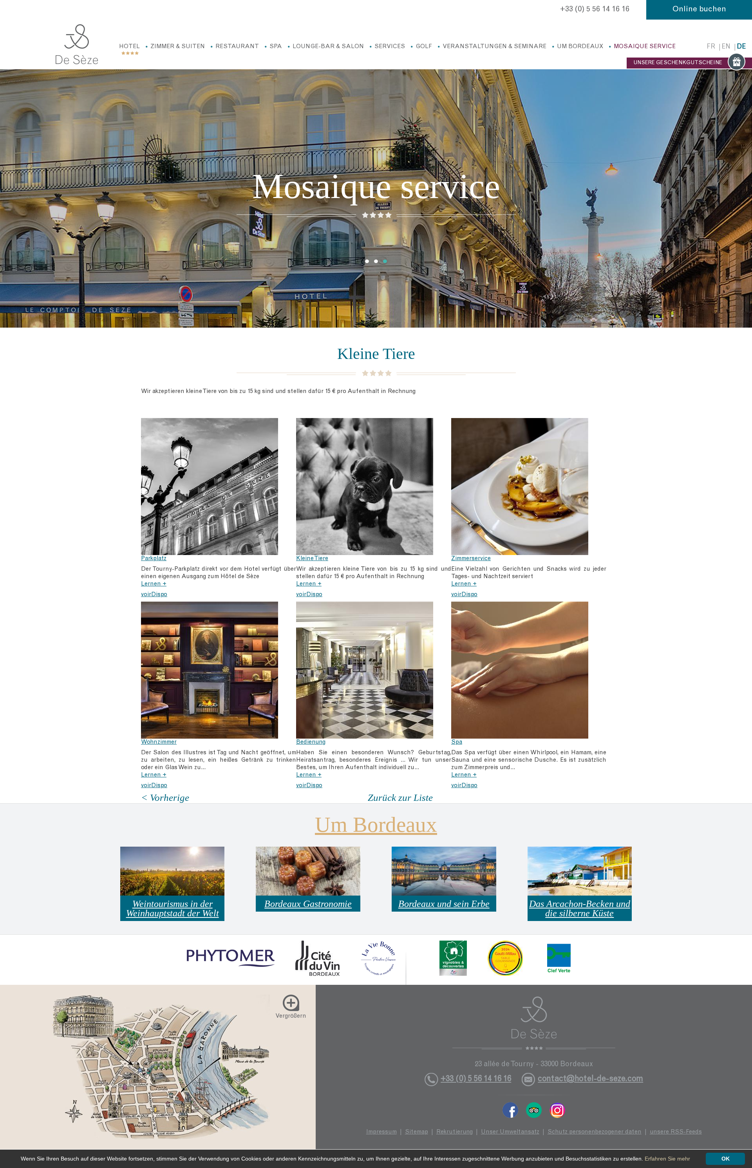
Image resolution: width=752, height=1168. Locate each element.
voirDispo (154, 595)
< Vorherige (165, 797)
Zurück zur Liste (400, 797)
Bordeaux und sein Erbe (444, 904)
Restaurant (237, 47)
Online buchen (699, 10)
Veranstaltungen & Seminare (494, 47)
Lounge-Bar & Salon (328, 47)
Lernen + (153, 584)
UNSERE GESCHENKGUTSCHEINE (677, 63)
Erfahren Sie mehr (667, 1158)
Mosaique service (645, 47)
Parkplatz (153, 559)
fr (711, 47)
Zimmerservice (471, 559)
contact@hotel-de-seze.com (590, 1079)
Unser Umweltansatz (510, 1132)
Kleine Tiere (312, 559)
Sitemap (416, 1132)
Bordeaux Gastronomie (308, 904)
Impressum (381, 1132)
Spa (275, 47)
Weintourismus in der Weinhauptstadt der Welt (172, 908)
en (725, 47)
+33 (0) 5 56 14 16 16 (594, 10)
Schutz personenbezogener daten (595, 1132)
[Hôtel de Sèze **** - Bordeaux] (534, 1023)
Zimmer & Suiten (177, 47)
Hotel (129, 47)
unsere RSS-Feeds (676, 1132)
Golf (424, 47)
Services (389, 47)
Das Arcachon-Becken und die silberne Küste (579, 908)
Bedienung (310, 742)
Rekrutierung (454, 1132)
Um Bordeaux (580, 47)
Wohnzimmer (159, 742)
